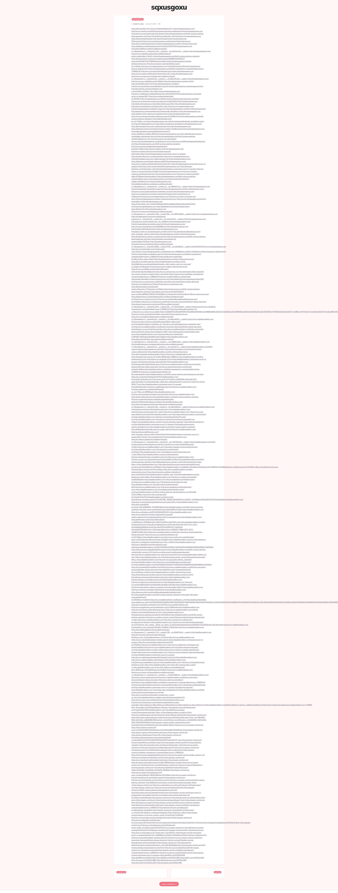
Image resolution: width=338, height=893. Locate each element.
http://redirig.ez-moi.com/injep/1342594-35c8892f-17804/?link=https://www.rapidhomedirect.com (167, 627)
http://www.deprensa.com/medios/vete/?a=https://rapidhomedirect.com (157, 582)
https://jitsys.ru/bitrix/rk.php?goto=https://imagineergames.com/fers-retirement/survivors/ (164, 44)
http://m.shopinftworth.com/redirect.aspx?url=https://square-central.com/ (158, 777)
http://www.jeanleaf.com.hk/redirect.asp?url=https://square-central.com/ (157, 757)
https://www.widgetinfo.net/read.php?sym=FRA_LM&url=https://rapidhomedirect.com (163, 542)
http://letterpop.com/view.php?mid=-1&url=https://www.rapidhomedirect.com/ (160, 412)
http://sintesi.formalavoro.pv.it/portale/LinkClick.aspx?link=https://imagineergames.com (163, 104)
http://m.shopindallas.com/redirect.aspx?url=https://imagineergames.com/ (158, 224)
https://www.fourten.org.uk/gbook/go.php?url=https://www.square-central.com (169, 747)
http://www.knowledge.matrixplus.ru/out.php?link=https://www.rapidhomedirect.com (163, 394)
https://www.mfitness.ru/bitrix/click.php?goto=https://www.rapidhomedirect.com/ (161, 610)
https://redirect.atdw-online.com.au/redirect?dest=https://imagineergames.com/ (160, 114)
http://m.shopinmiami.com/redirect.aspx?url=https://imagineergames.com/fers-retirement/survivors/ (167, 189)
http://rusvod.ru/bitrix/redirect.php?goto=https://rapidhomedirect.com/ (157, 685)
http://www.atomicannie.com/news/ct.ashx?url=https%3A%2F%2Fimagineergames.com (164, 101)
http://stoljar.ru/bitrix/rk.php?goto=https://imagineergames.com (154, 229)
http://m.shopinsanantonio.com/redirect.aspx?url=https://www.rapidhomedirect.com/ (162, 457)
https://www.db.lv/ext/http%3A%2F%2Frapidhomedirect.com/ (154, 377)
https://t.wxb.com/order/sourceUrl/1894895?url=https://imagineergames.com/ (159, 226)
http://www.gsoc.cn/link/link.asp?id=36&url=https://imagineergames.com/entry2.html (162, 81)
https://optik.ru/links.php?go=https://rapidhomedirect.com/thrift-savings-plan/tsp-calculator (164, 397)
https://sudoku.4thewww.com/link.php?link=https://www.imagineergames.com (160, 156)
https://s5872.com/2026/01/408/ (192, 858)
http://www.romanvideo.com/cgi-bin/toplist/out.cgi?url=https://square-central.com (161, 818)
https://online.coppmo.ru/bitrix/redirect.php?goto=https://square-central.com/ (159, 732)
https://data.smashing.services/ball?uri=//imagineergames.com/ (179, 124)
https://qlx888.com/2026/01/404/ (143, 858)
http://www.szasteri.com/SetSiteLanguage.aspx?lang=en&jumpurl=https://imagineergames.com (167, 31)
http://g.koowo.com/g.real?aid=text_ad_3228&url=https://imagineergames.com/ (161, 221)
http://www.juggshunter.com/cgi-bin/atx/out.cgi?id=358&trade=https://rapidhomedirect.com (165, 607)
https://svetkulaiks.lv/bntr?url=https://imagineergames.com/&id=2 (155, 84)
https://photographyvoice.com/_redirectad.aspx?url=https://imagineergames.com (161, 126)
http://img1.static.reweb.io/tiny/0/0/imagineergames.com (159, 166)
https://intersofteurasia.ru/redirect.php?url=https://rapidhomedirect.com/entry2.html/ (162, 575)
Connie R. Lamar (138, 24)
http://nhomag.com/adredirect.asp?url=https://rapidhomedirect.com (156, 662)
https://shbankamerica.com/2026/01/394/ (171, 860)
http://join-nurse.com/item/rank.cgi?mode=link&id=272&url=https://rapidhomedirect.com (171, 509)
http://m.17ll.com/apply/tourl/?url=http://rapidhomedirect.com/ (164, 437)
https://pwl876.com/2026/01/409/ (172, 855)
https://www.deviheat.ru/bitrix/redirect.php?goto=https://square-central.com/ (159, 760)
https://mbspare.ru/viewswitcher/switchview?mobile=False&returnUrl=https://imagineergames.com (168, 129)
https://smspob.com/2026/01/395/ (169, 863)
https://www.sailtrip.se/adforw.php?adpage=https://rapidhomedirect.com (158, 660)
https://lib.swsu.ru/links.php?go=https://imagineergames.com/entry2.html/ (158, 262)
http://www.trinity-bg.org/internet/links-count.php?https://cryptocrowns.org (159, 314)
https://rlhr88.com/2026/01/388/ (168, 858)
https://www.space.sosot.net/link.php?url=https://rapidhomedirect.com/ (157, 700)
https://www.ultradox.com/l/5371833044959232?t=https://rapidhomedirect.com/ (161, 512)
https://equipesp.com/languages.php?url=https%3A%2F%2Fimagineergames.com (161, 46)
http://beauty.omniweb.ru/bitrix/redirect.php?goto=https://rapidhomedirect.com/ (160, 409)
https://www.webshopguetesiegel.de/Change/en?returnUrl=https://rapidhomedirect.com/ (164, 657)
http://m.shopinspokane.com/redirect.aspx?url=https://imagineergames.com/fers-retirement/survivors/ (168, 109)
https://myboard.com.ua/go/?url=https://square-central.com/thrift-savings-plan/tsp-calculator (165, 803)
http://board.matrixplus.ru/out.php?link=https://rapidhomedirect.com (163, 362)
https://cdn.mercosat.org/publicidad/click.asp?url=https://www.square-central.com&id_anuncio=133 (168, 755)
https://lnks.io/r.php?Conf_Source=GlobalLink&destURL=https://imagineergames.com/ (163, 29)
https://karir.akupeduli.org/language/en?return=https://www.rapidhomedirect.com (161, 354)
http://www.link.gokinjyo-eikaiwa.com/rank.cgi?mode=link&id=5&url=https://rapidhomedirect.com (167, 587)
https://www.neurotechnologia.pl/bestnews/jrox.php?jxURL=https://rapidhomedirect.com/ (164, 502)
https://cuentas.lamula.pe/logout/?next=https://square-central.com (180, 800)
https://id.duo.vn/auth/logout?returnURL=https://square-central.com (156, 735)
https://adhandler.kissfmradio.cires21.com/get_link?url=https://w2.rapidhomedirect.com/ (163, 429)
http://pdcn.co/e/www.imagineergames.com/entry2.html (152, 231)
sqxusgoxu (169, 7)
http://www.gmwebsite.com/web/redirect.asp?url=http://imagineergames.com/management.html (167, 86)
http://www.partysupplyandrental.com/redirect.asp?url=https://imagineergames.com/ (162, 191)
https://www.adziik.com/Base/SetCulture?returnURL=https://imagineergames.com (162, 74)
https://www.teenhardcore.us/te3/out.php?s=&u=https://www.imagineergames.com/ (162, 106)
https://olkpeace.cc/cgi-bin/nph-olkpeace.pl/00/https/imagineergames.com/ (158, 161)
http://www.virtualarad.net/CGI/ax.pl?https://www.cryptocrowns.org (157, 284)
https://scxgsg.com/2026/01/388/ (143, 860)
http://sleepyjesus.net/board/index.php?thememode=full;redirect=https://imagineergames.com (166, 111)
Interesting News (138, 19)
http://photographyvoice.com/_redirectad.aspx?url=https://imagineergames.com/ (161, 159)
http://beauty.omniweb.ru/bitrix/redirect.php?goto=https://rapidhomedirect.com (160, 577)
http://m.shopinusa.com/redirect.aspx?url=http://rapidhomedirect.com (156, 580)
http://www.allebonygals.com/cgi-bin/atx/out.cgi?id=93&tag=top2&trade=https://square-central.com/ (168, 715)
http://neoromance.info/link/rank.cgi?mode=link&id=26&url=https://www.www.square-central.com (167, 725)
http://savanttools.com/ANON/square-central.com (159, 765)
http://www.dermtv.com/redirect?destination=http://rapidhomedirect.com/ (158, 590)
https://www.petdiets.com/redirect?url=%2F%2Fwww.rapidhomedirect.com (159, 605)
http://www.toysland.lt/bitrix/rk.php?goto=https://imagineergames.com (167, 71)
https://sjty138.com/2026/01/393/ (143, 863)
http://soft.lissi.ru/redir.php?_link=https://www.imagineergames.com (176, 36)
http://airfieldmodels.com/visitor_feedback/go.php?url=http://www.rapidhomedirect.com (163, 387)
